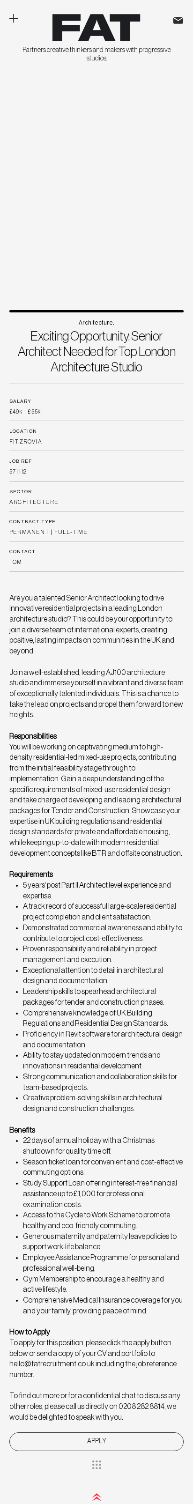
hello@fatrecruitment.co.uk (52, 1364)
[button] (96, 1441)
